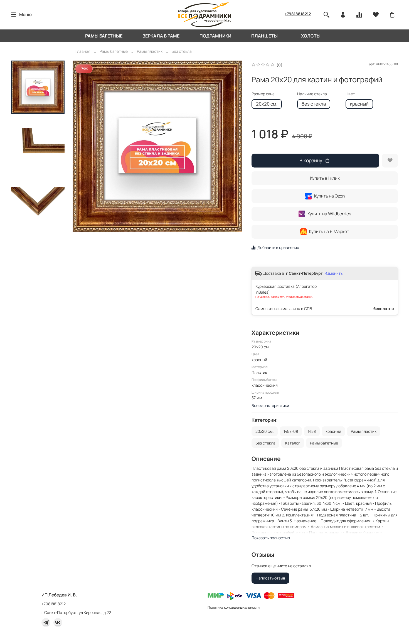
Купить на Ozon (329, 196)
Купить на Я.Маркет (329, 231)
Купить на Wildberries (329, 214)
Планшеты (264, 36)
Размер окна (263, 94)
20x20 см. (266, 104)
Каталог (292, 443)
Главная (82, 51)
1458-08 (291, 431)
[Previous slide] (81, 146)
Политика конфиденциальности (234, 607)
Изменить (333, 273)
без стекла (314, 104)
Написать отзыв (270, 578)
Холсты (311, 36)
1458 (312, 431)
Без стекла (182, 51)
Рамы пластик (149, 51)
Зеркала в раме (160, 36)
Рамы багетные (103, 36)
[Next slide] (233, 146)
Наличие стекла (312, 94)
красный (359, 104)
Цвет (350, 94)
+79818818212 (298, 13)
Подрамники (215, 36)
